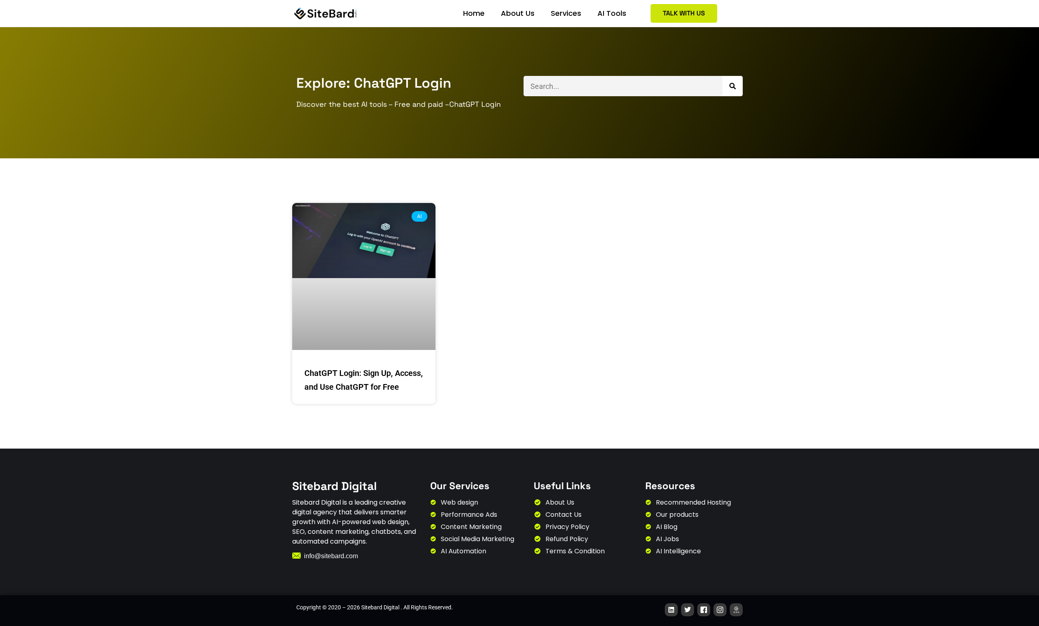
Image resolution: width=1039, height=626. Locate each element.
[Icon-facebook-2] (703, 609)
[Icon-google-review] (736, 609)
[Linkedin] (671, 609)
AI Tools (611, 13)
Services (566, 13)
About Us (518, 13)
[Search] (732, 86)
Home (474, 13)
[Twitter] (687, 609)
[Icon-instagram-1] (720, 609)
